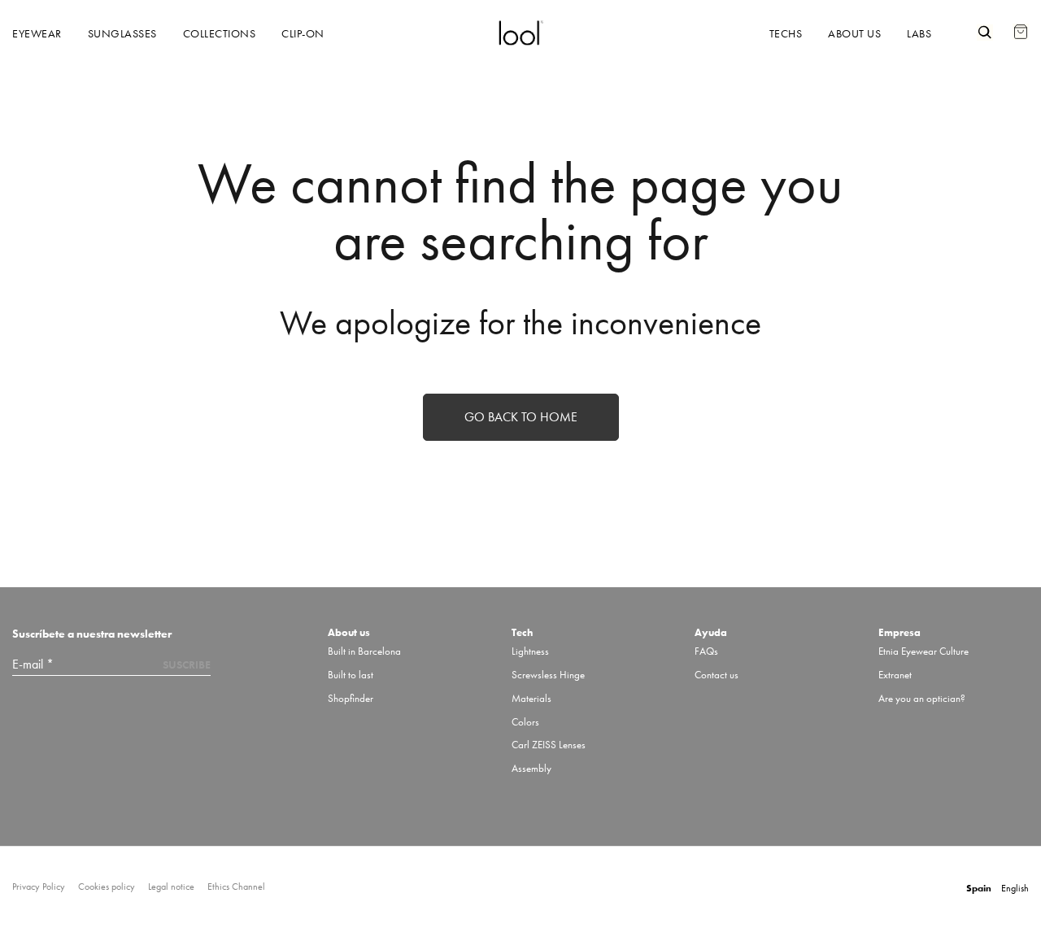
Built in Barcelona (364, 651)
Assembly (531, 768)
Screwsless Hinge (548, 675)
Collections (219, 33)
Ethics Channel (236, 887)
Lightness (530, 651)
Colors (525, 722)
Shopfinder (350, 698)
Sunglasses (122, 33)
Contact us (716, 675)
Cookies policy (106, 887)
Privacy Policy (38, 887)
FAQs (706, 651)
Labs (919, 33)
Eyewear (37, 33)
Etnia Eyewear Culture (923, 651)
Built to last (350, 675)
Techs (786, 33)
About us (854, 33)
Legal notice (171, 887)
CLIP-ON (302, 33)
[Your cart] (1021, 23)
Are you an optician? (921, 698)
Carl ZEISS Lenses (549, 745)
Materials (531, 698)
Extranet (895, 675)
